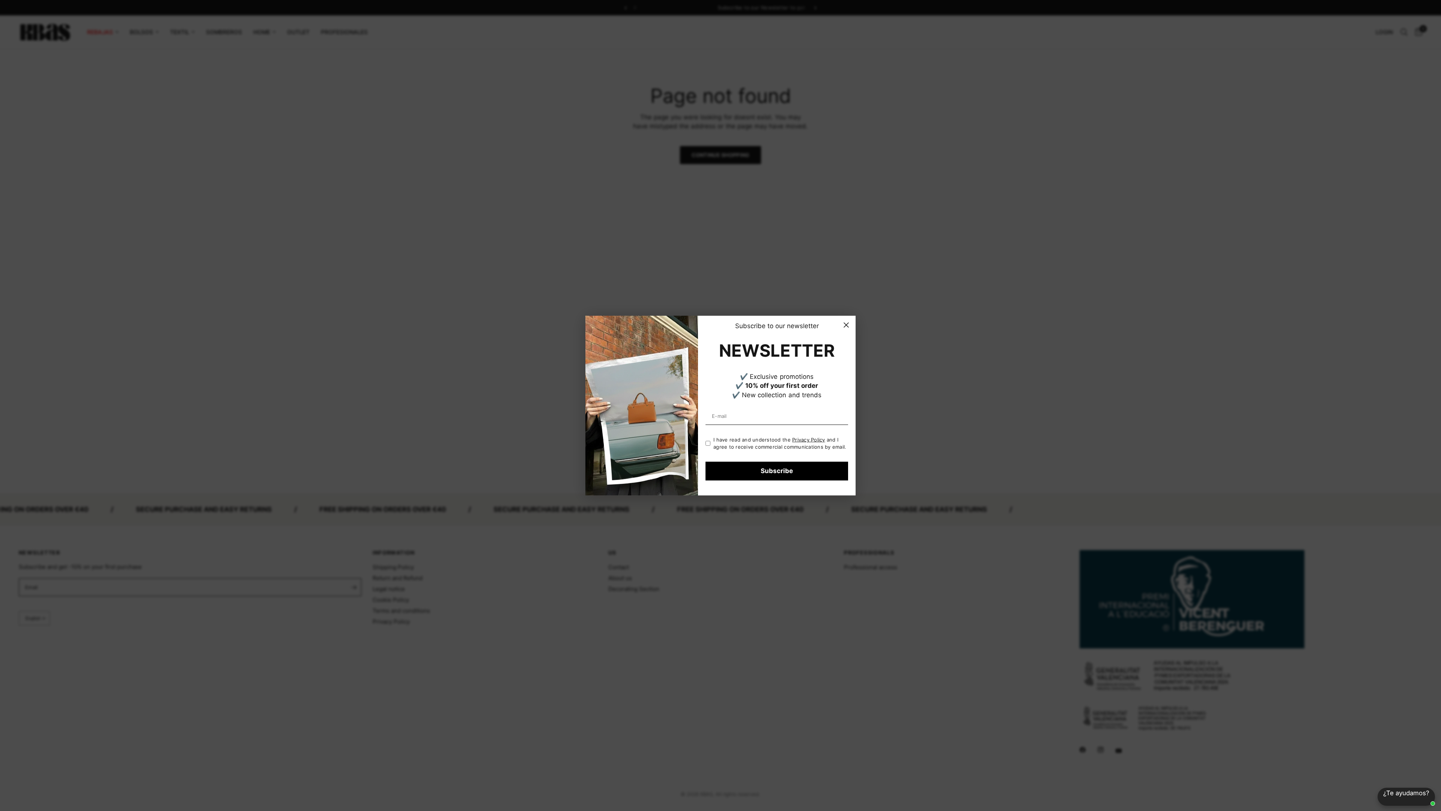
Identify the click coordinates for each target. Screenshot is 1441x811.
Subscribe (777, 471)
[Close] (846, 325)
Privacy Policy (808, 440)
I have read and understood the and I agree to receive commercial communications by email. (780, 443)
